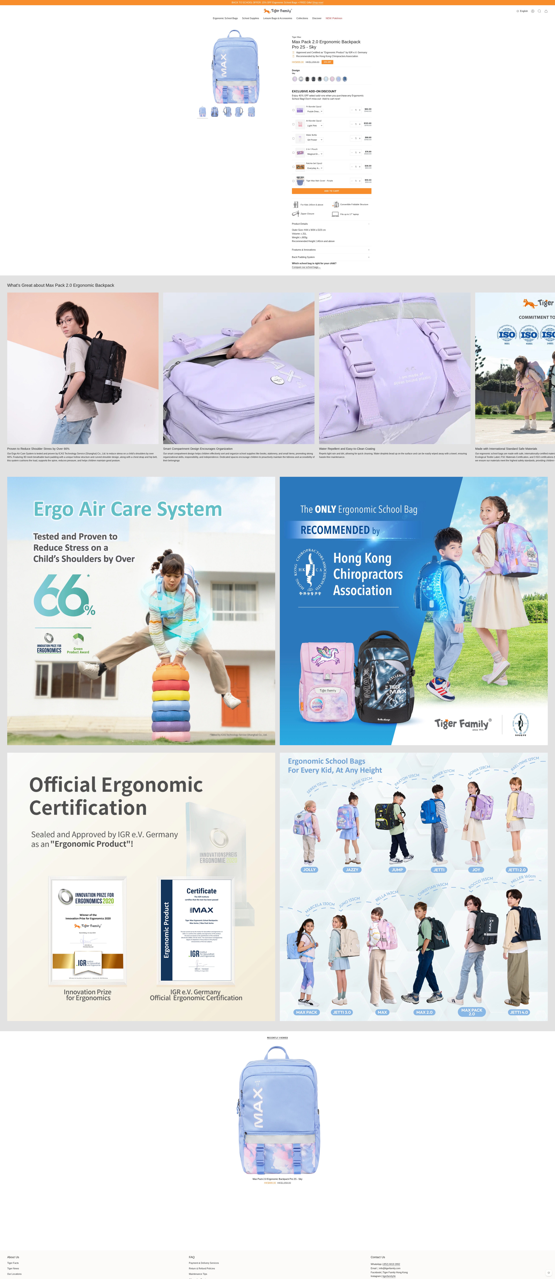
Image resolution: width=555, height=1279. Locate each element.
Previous (197, 67)
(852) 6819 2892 (391, 1264)
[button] (225, 18)
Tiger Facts (13, 1263)
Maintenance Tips (198, 1274)
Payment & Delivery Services (204, 1263)
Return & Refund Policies (202, 1268)
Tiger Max (296, 37)
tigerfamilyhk (389, 1276)
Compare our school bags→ (306, 267)
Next (551, 368)
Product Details (300, 224)
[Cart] (546, 11)
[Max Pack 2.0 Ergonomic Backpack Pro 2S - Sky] (277, 1110)
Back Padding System (303, 257)
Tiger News (13, 1268)
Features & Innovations (304, 250)
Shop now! (317, 2)
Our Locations (14, 1274)
